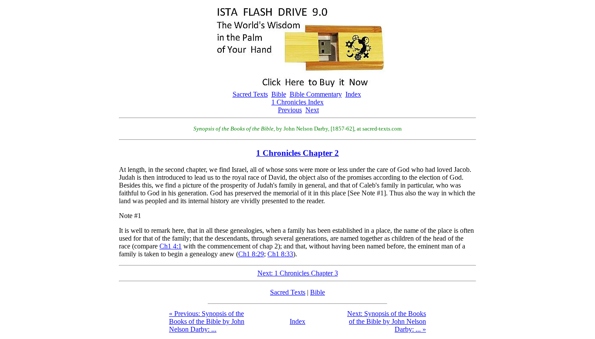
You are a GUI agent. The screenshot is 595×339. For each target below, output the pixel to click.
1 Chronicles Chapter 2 (297, 153)
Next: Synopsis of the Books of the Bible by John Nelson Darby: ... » (386, 321)
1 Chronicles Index (297, 102)
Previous (290, 110)
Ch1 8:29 (251, 254)
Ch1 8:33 (280, 254)
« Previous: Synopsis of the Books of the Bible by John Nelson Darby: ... (206, 321)
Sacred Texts (250, 94)
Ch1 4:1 (170, 246)
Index (353, 94)
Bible (278, 94)
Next (312, 110)
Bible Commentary (316, 94)
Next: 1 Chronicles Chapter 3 (297, 273)
